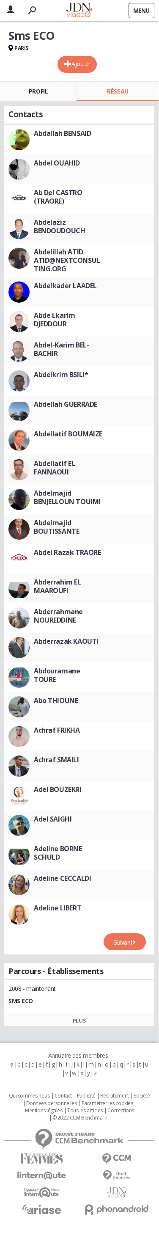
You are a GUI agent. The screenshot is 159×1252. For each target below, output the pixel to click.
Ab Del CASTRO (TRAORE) (58, 197)
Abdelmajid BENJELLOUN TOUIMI (67, 497)
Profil (38, 91)
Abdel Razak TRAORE (67, 552)
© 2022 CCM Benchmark (79, 1118)
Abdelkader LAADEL (65, 285)
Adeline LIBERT (57, 908)
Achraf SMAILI (56, 759)
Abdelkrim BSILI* (61, 374)
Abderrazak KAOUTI (66, 641)
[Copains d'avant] (42, 1192)
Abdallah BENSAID (62, 133)
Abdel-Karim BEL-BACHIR (61, 349)
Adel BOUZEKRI (58, 789)
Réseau (117, 91)
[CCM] (117, 1158)
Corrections (120, 1111)
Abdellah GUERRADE (65, 404)
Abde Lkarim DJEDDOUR (54, 319)
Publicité (86, 1096)
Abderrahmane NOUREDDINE (58, 616)
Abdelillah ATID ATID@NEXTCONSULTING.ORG (67, 260)
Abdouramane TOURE (57, 675)
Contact (63, 1096)
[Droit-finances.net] (117, 1175)
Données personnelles (51, 1103)
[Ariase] (42, 1209)
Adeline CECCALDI (62, 878)
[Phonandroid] (117, 1209)
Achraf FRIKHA (57, 730)
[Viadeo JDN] (117, 1192)
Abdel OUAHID (57, 163)
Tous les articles (85, 1111)
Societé (142, 1096)
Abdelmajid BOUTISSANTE (56, 527)
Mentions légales (43, 1111)
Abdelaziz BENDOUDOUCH (59, 226)
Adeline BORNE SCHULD (58, 853)
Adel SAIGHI (52, 819)
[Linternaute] (42, 1176)
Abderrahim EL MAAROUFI (57, 586)
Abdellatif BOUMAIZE (68, 433)
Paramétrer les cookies (107, 1103)
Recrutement (114, 1096)
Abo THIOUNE (56, 700)
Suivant (122, 942)
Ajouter (80, 64)
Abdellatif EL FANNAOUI (54, 468)
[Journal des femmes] (42, 1158)
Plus (79, 1020)
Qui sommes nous (29, 1096)
